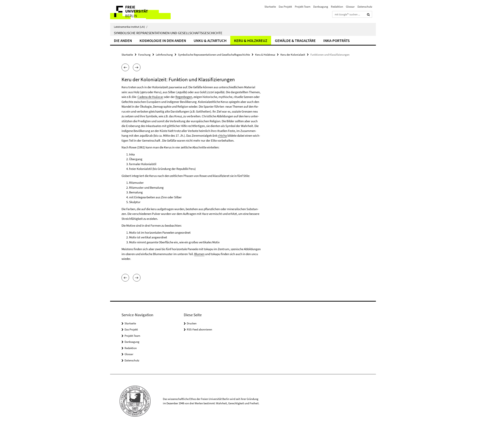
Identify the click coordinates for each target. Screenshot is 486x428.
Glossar (350, 6)
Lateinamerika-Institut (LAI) (130, 26)
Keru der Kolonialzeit (292, 54)
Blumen (199, 254)
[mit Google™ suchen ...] (368, 14)
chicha (222, 135)
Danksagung (320, 6)
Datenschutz (364, 6)
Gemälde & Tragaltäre (295, 40)
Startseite (270, 6)
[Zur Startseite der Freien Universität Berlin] (142, 11)
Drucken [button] (191, 323)
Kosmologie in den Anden (163, 40)
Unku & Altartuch (210, 40)
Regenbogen (183, 97)
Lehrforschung (164, 54)
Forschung (144, 54)
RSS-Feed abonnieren (199, 329)
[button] (125, 67)
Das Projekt (285, 6)
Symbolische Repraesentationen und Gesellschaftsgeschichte (168, 33)
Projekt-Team (302, 6)
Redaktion (337, 6)
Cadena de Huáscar (150, 97)
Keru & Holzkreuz (250, 40)
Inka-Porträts (336, 40)
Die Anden (123, 40)
